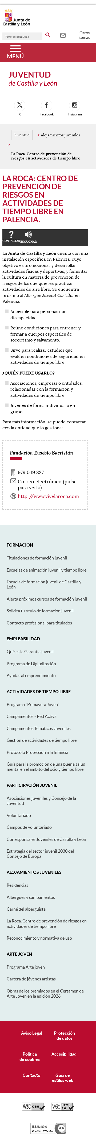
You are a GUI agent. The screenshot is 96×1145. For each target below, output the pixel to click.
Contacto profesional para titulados (39, 622)
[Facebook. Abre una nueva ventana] (46, 105)
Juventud (22, 135)
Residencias (17, 885)
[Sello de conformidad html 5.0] (62, 1109)
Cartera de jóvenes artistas (31, 978)
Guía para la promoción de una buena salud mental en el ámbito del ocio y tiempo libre (46, 767)
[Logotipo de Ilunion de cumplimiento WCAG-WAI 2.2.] (48, 1132)
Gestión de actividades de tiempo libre (42, 740)
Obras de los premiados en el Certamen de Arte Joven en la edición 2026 (45, 993)
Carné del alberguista (26, 909)
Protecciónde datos (64, 1036)
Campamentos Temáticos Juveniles (39, 728)
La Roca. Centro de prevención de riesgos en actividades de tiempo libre (47, 923)
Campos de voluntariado (29, 827)
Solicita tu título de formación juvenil (40, 610)
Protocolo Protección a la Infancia (37, 752)
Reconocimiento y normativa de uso (39, 938)
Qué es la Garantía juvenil (30, 651)
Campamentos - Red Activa (32, 716)
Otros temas (84, 35)
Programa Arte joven (26, 967)
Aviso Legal (31, 1033)
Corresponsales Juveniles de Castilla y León (46, 839)
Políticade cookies (29, 1057)
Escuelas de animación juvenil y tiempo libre (46, 570)
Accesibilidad (64, 1054)
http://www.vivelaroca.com (48, 496)
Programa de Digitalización (31, 663)
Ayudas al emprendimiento (31, 675)
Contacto (31, 1075)
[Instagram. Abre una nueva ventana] (74, 105)
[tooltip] (62, 34)
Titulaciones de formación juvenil (37, 557)
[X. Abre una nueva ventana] (19, 105)
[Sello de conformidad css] (33, 1109)
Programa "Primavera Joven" (33, 704)
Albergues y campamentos (31, 897)
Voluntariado (19, 815)
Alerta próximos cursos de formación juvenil (47, 599)
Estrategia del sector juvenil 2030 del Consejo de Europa (40, 854)
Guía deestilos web (62, 1078)
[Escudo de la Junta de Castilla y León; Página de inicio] (16, 25)
